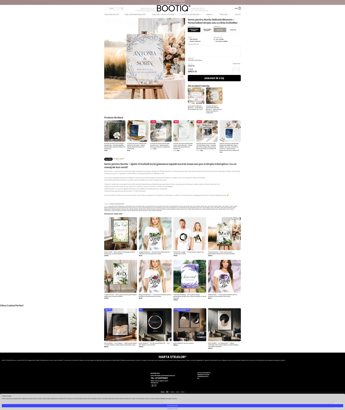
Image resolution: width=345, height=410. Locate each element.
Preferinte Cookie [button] (172, 409)
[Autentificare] (105, 8)
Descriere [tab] (108, 159)
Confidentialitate (202, 376)
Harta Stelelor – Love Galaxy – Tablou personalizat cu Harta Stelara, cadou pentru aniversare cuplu (120, 344)
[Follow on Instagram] (155, 385)
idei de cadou (133, 207)
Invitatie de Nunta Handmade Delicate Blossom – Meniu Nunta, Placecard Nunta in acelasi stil (214, 109)
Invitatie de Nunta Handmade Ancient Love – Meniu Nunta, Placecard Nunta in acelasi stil (160, 145)
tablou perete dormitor (226, 207)
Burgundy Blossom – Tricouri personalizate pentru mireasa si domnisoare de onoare (155, 295)
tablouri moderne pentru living (210, 209)
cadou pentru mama (150, 206)
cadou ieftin (111, 206)
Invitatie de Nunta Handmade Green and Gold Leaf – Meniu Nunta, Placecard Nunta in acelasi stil (183, 146)
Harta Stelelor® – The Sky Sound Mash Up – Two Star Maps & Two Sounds (154, 344)
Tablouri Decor (111, 14)
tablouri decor (142, 209)
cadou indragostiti (120, 206)
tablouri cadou (125, 209)
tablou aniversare (182, 207)
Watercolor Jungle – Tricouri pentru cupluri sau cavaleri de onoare (188, 253)
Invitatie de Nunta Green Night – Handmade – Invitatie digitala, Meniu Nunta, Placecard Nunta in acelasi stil (114, 146)
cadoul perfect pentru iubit (200, 206)
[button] (238, 8)
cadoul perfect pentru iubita (214, 206)
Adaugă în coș (214, 78)
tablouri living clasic (181, 209)
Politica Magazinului (203, 373)
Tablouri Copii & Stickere (163, 14)
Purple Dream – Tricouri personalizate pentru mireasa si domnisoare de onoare (222, 295)
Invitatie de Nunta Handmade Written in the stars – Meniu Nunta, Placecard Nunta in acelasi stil (136, 146)
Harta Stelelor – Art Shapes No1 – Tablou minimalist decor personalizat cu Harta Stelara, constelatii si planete (223, 344)
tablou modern (191, 207)
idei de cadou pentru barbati (143, 207)
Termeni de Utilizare (203, 375)
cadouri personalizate (123, 207)
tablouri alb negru (116, 209)
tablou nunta (199, 207)
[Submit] (122, 8)
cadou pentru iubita (140, 206)
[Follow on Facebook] (152, 385)
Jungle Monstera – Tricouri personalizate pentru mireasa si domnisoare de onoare (154, 253)
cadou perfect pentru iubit (162, 206)
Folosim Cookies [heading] (6, 396)
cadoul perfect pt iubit (227, 206)
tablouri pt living (146, 210)
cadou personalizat (174, 206)
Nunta (209, 14)
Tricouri (223, 14)
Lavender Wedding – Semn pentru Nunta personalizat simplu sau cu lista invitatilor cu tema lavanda (189, 296)
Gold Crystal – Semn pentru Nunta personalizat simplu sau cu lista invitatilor (119, 253)
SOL (198, 378)
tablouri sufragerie (157, 210)
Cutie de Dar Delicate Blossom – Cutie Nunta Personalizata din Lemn (195, 107)
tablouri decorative (151, 209)
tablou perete (216, 207)
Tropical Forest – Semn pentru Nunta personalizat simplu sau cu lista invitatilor (120, 295)
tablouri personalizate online (134, 210)
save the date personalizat (170, 207)
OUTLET (238, 14)
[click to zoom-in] (144, 58)
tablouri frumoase (161, 209)
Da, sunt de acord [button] (172, 406)
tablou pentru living (208, 207)
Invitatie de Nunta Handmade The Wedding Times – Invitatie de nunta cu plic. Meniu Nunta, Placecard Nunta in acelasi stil (206, 146)
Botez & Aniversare (190, 14)
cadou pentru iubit (129, 206)
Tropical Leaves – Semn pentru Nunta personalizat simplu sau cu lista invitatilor (221, 253)
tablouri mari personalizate (195, 209)
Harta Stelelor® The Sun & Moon (183, 343)
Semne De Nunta (119, 204)
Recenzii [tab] (116, 158)
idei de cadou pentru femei (157, 207)
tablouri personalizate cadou (119, 210)
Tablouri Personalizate (135, 14)
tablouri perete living (223, 209)
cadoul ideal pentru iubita (186, 206)
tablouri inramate (171, 209)
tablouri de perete (133, 209)
